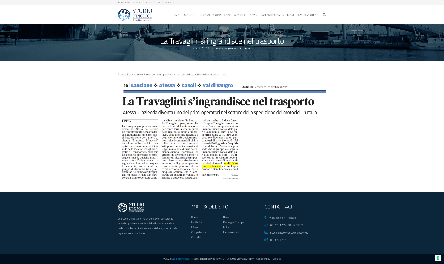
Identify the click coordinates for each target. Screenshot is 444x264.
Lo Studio (196, 222)
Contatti (196, 237)
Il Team (195, 227)
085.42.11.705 (278, 225)
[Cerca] (324, 15)
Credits (277, 259)
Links (226, 227)
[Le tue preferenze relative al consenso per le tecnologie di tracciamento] (438, 258)
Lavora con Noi (231, 232)
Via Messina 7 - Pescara (282, 218)
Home (194, 217)
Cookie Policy (263, 259)
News (226, 217)
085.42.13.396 (295, 225)
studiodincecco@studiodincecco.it (289, 233)
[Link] (135, 15)
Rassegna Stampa (233, 222)
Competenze (198, 232)
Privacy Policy (246, 259)
